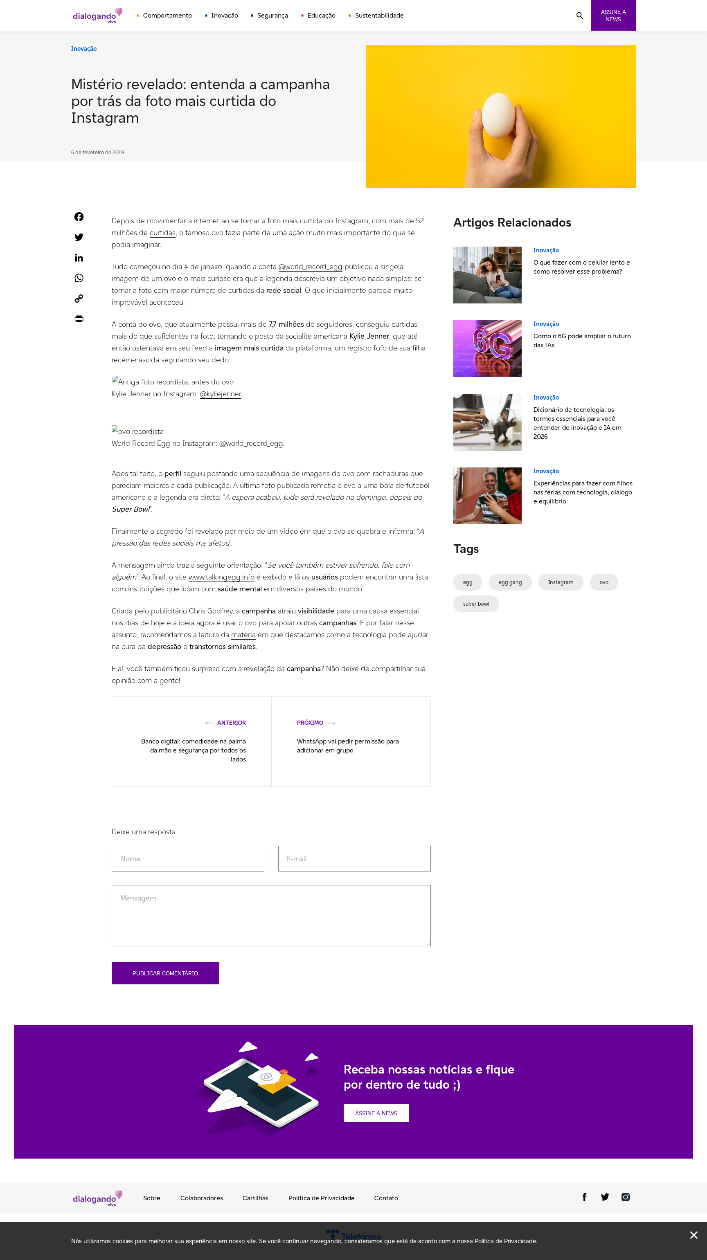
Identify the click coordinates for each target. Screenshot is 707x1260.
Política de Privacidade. (506, 1241)
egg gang (510, 582)
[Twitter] (605, 1198)
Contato (386, 1198)
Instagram (561, 582)
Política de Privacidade (321, 1198)
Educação (321, 15)
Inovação (225, 15)
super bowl (476, 603)
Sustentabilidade (379, 15)
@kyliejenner (220, 393)
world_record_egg (313, 266)
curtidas (163, 232)
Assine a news (613, 15)
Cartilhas (255, 1198)
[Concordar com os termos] (694, 1235)
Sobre (151, 1198)
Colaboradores (201, 1198)
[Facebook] (585, 1198)
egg (468, 582)
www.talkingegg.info (221, 577)
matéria (243, 634)
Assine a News (376, 1113)
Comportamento (167, 15)
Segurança (272, 15)
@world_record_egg (251, 443)
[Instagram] (625, 1198)
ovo (604, 582)
